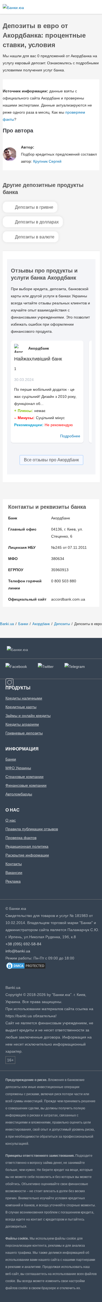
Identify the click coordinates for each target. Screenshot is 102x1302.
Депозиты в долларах (37, 222)
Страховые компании (24, 776)
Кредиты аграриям (22, 724)
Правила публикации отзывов (31, 829)
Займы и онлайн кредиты (28, 715)
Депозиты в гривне (34, 207)
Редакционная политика (26, 846)
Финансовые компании (26, 785)
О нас (10, 820)
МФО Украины (18, 768)
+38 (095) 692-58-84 (23, 944)
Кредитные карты (20, 707)
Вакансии (13, 872)
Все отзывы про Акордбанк (51, 460)
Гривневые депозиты (24, 733)
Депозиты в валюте (34, 237)
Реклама (13, 881)
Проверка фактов (20, 837)
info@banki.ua (17, 951)
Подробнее (70, 436)
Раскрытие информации (27, 855)
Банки (10, 759)
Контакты (13, 864)
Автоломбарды (18, 794)
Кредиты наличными (23, 698)
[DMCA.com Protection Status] (25, 968)
